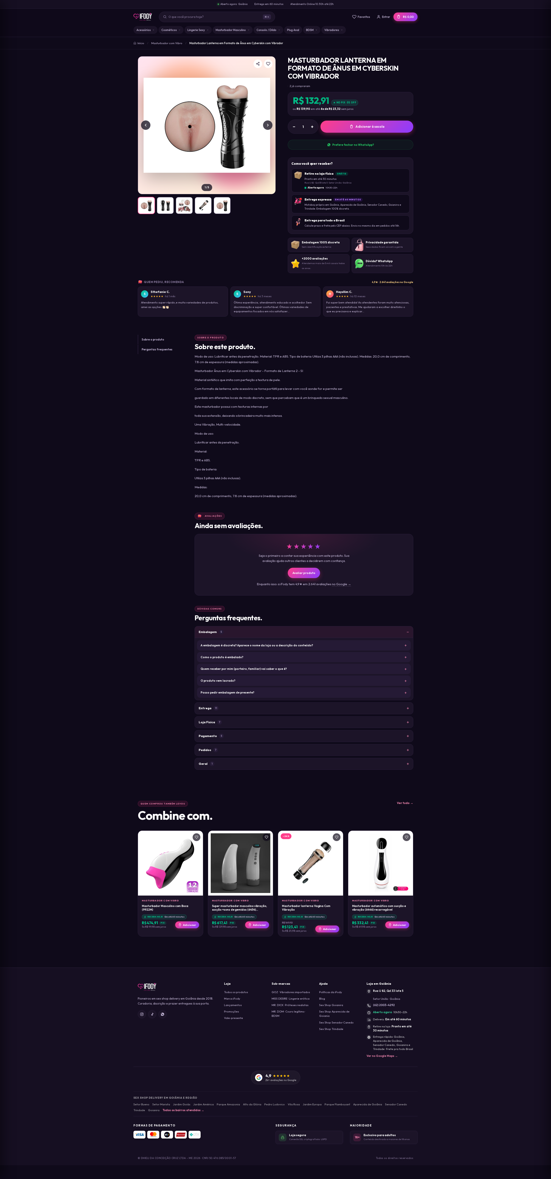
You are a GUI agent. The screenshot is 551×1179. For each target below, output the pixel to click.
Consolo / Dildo (266, 30)
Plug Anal (293, 30)
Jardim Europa (312, 1104)
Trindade (139, 1110)
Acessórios (143, 30)
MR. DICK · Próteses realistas (290, 1005)
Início (141, 43)
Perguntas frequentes (157, 349)
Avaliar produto (304, 573)
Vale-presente (233, 1018)
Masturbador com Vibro (166, 43)
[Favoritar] (268, 63)
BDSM (310, 30)
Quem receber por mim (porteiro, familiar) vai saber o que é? (244, 669)
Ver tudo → (405, 803)
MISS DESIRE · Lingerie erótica (291, 998)
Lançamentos (233, 1005)
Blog (322, 998)
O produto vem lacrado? (218, 681)
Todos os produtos (236, 992)
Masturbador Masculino (231, 30)
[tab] (146, 205)
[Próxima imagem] (267, 125)
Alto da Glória (252, 1104)
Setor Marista (161, 1104)
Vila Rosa (294, 1104)
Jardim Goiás (181, 1104)
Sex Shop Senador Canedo (336, 1022)
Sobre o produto (153, 339)
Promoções (231, 1011)
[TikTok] (152, 1014)
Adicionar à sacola (369, 126)
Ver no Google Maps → (382, 1056)
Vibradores (331, 30)
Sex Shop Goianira (331, 1005)
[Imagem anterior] (145, 125)
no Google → (341, 584)
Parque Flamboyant (337, 1104)
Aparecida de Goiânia (367, 1104)
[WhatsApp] (162, 1014)
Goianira (153, 1110)
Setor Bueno (141, 1104)
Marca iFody (232, 998)
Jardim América (203, 1104)
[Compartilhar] (258, 63)
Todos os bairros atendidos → (183, 1110)
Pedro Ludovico (274, 1104)
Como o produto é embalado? (222, 657)
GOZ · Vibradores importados (291, 992)
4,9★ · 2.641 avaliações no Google (392, 282)
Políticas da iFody (330, 992)
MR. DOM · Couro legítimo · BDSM (288, 1013)
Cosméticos (169, 30)
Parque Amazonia (228, 1104)
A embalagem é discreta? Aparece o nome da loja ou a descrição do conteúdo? (257, 645)
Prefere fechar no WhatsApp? (353, 144)
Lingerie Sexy (196, 30)
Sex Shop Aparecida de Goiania (334, 1013)
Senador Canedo (396, 1104)
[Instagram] (142, 1014)
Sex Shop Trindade (331, 1029)
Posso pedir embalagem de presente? (227, 692)
